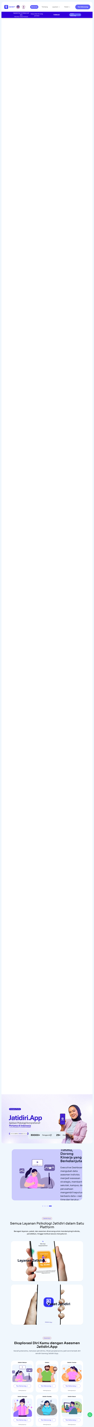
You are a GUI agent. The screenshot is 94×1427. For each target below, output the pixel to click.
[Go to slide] (42, 1206)
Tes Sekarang (83, 7)
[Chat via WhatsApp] (90, 1414)
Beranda (34, 7)
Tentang (45, 7)
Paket (66, 7)
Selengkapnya (22, 1390)
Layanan (55, 7)
